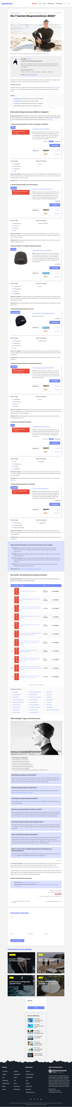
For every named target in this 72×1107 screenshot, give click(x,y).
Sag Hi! (11, 916)
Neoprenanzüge (16, 704)
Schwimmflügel (33, 702)
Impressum (28, 1089)
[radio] (55, 894)
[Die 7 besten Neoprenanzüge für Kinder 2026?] (30, 1049)
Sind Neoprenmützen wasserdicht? (19, 759)
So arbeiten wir (49, 119)
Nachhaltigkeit (29, 1077)
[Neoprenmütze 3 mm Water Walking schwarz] (21, 321)
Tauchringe (49, 704)
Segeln (3, 1086)
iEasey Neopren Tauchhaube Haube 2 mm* (42, 189)
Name (11, 933)
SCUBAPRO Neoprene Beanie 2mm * (41, 426)
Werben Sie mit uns (30, 1092)
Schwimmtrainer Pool (35, 707)
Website (46, 933)
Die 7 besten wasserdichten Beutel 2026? (39, 1026)
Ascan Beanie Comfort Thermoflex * (41, 129)
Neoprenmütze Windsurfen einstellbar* (41, 250)
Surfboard (48, 697)
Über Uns (28, 1071)
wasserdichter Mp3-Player (52, 709)
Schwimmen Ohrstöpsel (35, 697)
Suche (36, 1007)
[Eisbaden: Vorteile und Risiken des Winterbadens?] (21, 962)
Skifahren (16, 1071)
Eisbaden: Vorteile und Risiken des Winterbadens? (20, 960)
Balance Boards (16, 694)
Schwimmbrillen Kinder (35, 692)
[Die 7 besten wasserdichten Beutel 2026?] (30, 1025)
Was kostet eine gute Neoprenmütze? (20, 763)
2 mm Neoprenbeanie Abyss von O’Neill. (23, 792)
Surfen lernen (49, 699)
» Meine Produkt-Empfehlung (30, 74)
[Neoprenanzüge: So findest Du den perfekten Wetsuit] (50, 962)
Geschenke (5, 1071)
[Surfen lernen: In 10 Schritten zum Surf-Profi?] (21, 985)
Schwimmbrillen (33, 694)
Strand (15, 1077)
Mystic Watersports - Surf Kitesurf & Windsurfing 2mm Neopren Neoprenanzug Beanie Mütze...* (31, 642)
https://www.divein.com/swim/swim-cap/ (31, 882)
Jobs (27, 1080)
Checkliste (16, 89)
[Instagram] (31, 1099)
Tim (25, 59)
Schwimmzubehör (34, 712)
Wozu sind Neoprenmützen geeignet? (20, 768)
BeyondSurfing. (35, 1104)
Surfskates (48, 702)
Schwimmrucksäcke (34, 704)
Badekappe (15, 692)
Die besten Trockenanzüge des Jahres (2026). (30, 568)
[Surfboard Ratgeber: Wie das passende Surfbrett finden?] (50, 985)
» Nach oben (59, 860)
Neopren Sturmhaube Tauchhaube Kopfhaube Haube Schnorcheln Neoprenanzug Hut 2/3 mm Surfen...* (31, 668)
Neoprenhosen (16, 707)
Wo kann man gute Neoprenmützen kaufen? (22, 764)
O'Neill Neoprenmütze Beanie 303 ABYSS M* (43, 367)
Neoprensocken (16, 712)
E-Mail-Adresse (30, 933)
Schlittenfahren (6, 1083)
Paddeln (4, 1074)
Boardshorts (16, 697)
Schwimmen (17, 12)
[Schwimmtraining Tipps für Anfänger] (30, 1055)
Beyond (12, 12)
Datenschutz (29, 1086)
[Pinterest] (37, 1099)
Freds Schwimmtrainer (18, 699)
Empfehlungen (54, 87)
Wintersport (59, 3)
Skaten (4, 1089)
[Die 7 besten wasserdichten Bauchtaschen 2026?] (30, 1031)
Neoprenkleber (16, 709)
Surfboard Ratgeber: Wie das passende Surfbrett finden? (49, 982)
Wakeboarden (17, 1089)
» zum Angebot (54, 145)
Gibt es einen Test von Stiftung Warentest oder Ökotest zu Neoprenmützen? (29, 770)
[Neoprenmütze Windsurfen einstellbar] (21, 258)
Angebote (34, 3)
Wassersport (51, 3)
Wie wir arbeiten (55, 867)
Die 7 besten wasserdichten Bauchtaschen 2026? (38, 1032)
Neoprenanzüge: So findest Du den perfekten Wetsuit (49, 960)
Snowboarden (17, 1074)
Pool (44, 3)
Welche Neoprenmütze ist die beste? (20, 761)
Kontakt (28, 1083)
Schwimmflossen (34, 699)
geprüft (29, 59)
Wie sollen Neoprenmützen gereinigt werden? (22, 766)
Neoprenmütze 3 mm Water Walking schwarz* (43, 313)
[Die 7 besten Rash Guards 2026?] (30, 1037)
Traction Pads (49, 707)
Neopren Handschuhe (18, 702)
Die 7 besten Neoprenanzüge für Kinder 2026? (38, 1049)
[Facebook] (34, 1099)
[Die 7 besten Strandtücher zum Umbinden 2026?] (30, 1043)
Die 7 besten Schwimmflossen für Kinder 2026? (38, 1020)
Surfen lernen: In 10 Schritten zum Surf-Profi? (19, 982)
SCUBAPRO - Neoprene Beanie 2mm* (29, 591)
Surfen (40, 954)
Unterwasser (17, 1086)
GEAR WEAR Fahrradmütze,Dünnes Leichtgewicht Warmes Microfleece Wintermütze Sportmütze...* (30, 659)
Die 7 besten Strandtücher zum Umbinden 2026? (38, 1043)
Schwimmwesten (34, 709)
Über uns (47, 53)
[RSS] (41, 1099)
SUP (40, 3)
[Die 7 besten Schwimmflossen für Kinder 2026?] (30, 1020)
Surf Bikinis (49, 694)
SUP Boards (49, 692)
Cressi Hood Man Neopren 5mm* (40, 488)
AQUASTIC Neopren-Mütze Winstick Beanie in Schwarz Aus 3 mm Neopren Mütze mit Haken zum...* (31, 608)
